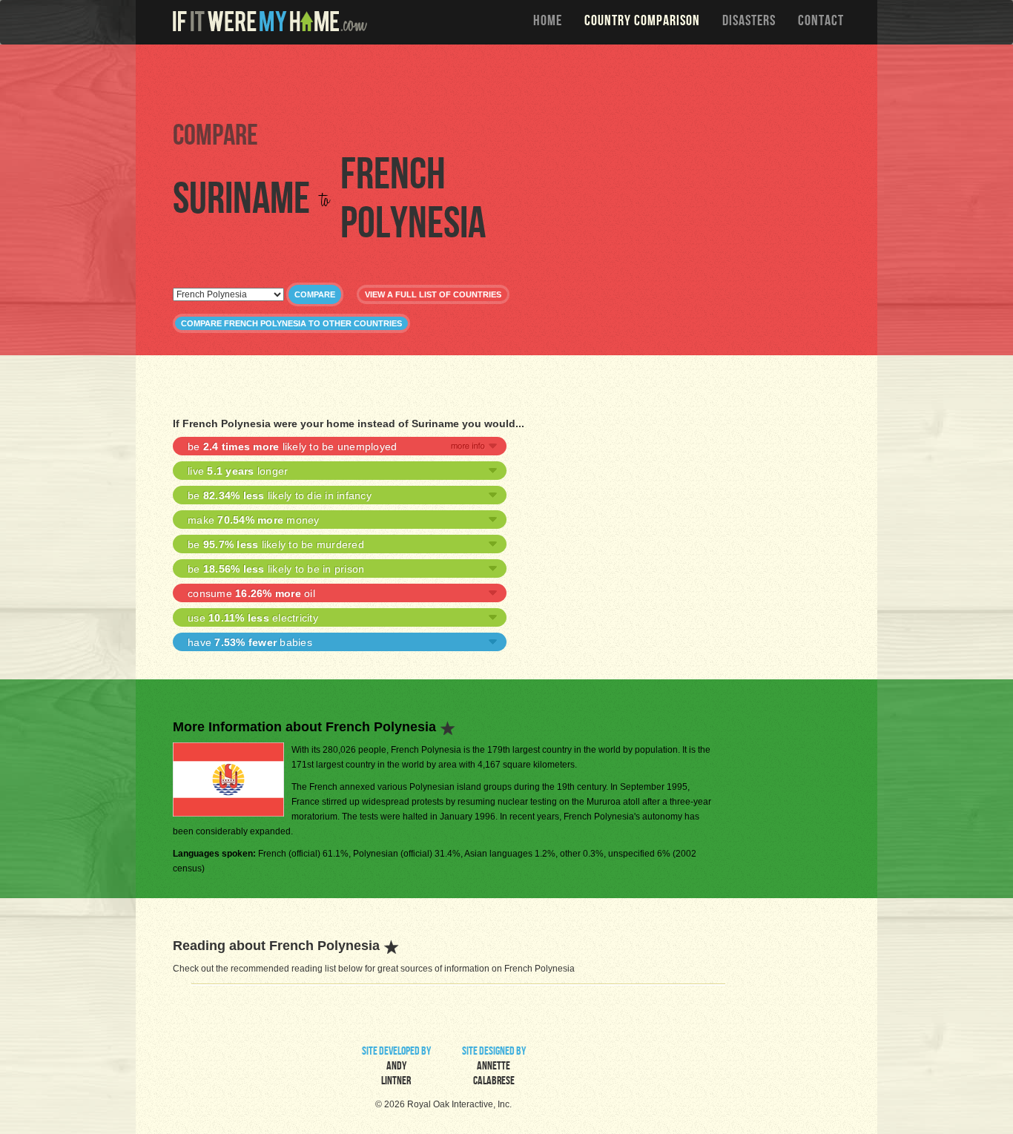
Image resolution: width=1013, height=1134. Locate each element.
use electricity (253, 618)
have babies (250, 642)
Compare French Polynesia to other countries (291, 323)
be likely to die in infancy (280, 495)
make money (254, 520)
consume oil (251, 593)
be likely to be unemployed (292, 446)
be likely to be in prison (276, 569)
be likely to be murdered (276, 544)
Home (547, 22)
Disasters (749, 22)
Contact (821, 22)
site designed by (494, 1067)
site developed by (396, 1067)
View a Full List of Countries (433, 294)
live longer (238, 471)
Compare (314, 294)
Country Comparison (642, 22)
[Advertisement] (510, 81)
